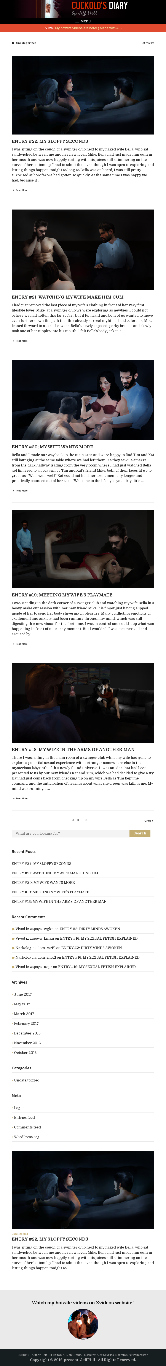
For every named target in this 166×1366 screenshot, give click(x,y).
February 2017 (26, 1024)
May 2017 (22, 1004)
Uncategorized (26, 1080)
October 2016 (25, 1053)
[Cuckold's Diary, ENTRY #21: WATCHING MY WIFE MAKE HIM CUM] (83, 400)
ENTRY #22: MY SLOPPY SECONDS (41, 864)
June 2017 (23, 995)
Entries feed (24, 1118)
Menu (85, 21)
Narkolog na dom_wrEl (35, 948)
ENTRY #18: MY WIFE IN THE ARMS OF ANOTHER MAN (59, 902)
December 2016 (27, 1033)
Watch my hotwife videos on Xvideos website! (83, 1302)
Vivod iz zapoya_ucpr (34, 967)
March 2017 (24, 1014)
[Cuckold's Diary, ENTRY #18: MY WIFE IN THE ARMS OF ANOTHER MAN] (83, 703)
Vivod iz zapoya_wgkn (35, 929)
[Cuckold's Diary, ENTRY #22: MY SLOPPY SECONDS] (83, 95)
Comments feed (27, 1127)
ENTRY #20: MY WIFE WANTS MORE (43, 883)
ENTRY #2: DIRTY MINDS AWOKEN (90, 929)
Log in (19, 1108)
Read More (21, 190)
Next (148, 821)
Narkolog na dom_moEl (36, 957)
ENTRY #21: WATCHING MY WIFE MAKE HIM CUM (55, 873)
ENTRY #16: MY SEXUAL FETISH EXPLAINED (99, 938)
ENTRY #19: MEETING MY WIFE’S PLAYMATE (50, 892)
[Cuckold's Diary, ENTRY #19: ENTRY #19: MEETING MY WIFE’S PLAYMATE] (83, 549)
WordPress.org (26, 1137)
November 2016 (27, 1043)
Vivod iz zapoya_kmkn (35, 938)
